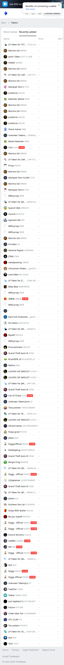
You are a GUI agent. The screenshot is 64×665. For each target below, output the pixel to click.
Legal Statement (31, 649)
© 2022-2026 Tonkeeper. (14, 661)
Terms (5, 649)
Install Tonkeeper (11, 656)
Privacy (15, 649)
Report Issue (48, 649)
